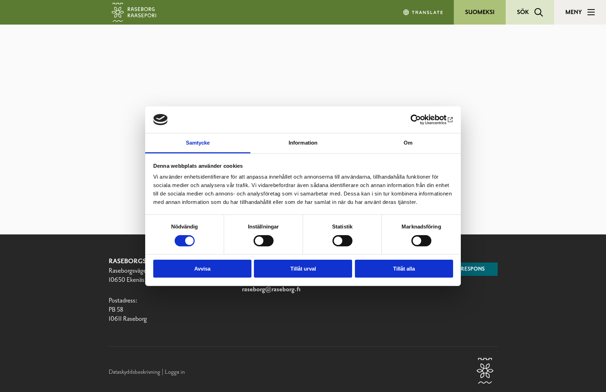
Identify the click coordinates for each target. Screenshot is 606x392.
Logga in (175, 372)
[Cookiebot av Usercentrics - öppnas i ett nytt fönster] (422, 119)
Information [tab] (303, 143)
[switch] (264, 240)
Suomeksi (479, 12)
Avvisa (202, 269)
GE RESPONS (469, 269)
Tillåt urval (303, 269)
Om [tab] (408, 143)
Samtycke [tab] (198, 143)
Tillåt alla (404, 269)
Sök (523, 12)
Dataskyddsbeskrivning (135, 372)
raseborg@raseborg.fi (271, 289)
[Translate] (423, 12)
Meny (573, 12)
